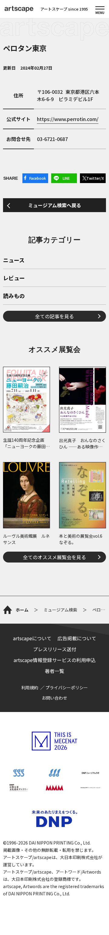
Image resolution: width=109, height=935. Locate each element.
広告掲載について (77, 638)
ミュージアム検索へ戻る (54, 205)
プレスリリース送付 (54, 649)
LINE (66, 178)
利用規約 (29, 687)
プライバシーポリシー (66, 687)
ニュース (14, 260)
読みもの (14, 296)
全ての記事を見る (54, 316)
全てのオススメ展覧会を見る (54, 557)
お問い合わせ (54, 698)
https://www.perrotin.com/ (67, 119)
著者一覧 (54, 670)
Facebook (37, 178)
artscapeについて (32, 638)
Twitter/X (95, 178)
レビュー (14, 278)
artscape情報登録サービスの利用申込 (55, 660)
